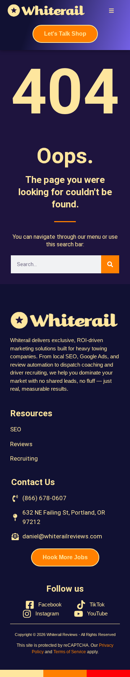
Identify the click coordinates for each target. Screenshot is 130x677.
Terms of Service (69, 651)
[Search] (110, 264)
